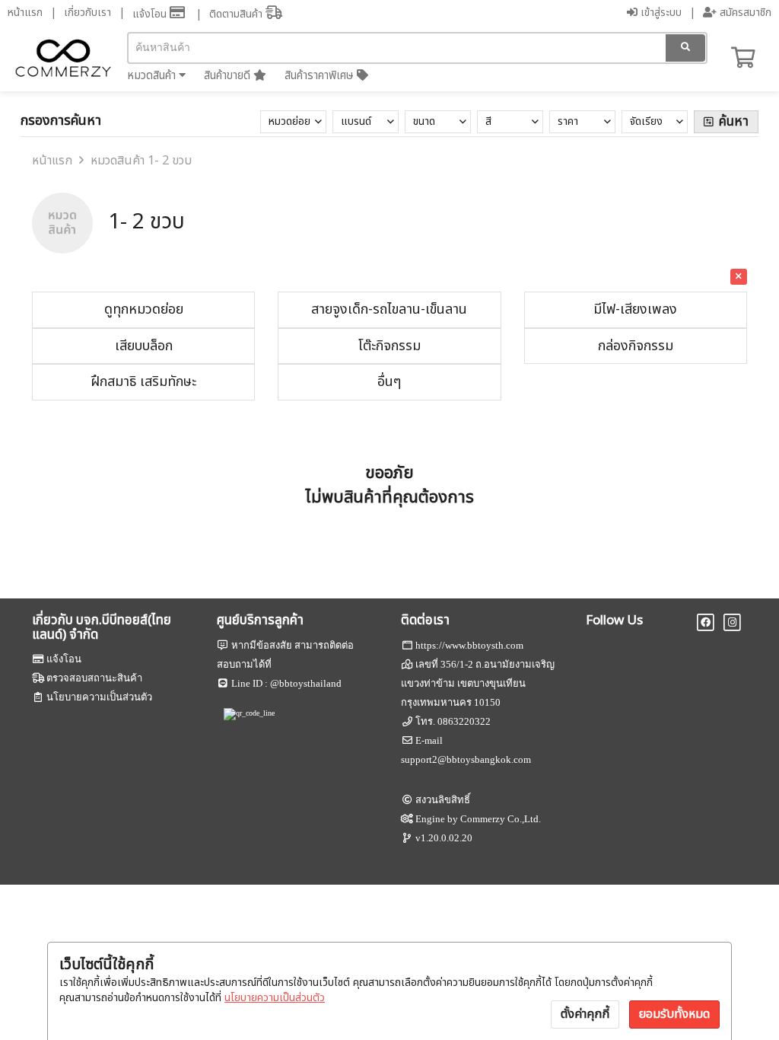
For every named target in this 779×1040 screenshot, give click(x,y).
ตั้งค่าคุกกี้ (585, 1014)
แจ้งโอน (151, 14)
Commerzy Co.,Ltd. (500, 819)
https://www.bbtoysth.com (469, 645)
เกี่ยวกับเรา (87, 13)
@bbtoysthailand (306, 683)
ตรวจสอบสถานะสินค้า (94, 678)
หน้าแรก (25, 13)
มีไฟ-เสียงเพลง (635, 309)
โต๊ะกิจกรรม (389, 346)
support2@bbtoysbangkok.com (466, 759)
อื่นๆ (389, 382)
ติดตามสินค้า (237, 14)
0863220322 (464, 721)
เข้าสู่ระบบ (660, 13)
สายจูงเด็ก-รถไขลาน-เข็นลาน (389, 309)
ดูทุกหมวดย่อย (143, 309)
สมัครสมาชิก (744, 13)
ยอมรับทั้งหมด (674, 1014)
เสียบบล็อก (144, 346)
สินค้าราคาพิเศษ (321, 76)
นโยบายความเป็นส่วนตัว (274, 998)
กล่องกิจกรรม (635, 346)
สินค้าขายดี (228, 76)
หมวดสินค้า (153, 76)
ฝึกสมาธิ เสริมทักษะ (143, 382)
